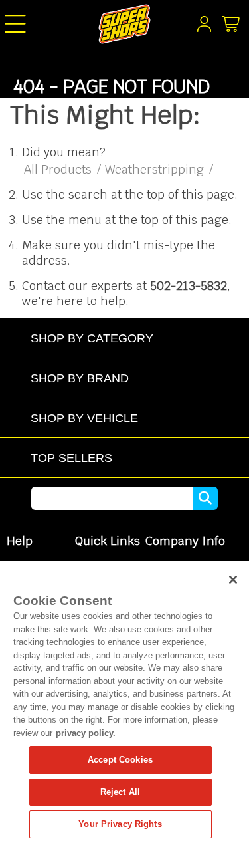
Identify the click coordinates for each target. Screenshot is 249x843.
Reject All (120, 792)
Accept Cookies (120, 760)
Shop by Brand (80, 378)
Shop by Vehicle (84, 418)
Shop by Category (92, 338)
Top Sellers (71, 458)
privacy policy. (86, 733)
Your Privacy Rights (119, 824)
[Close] (233, 579)
